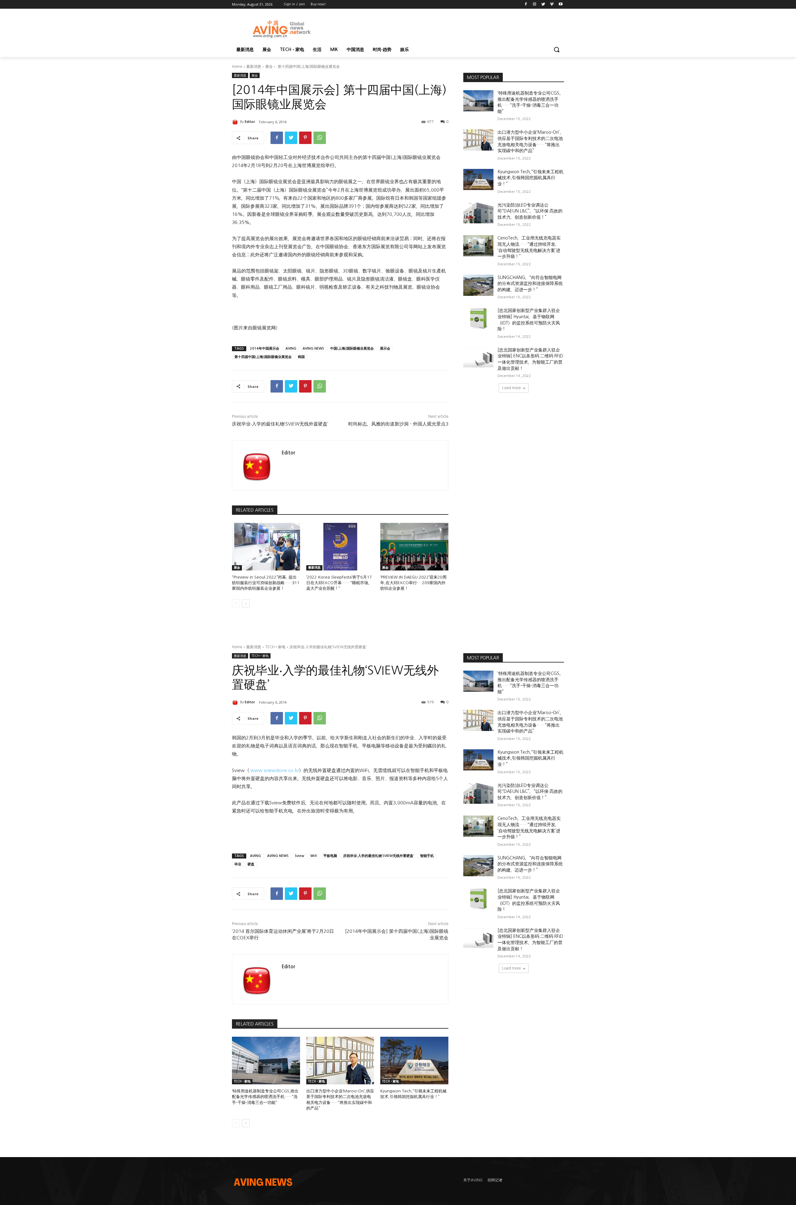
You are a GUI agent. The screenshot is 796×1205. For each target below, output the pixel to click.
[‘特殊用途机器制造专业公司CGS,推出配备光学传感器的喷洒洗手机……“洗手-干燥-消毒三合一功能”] (478, 100)
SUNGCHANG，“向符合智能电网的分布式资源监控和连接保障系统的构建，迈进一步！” (530, 283)
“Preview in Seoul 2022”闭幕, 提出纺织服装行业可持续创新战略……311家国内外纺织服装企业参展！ (265, 582)
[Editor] (236, 122)
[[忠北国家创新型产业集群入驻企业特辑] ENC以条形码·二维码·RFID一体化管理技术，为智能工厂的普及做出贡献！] (478, 357)
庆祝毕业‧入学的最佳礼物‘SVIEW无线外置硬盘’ (280, 423)
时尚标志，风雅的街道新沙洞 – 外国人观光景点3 (398, 423)
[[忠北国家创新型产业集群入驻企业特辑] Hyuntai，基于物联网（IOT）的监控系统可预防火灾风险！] (478, 318)
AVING (290, 348)
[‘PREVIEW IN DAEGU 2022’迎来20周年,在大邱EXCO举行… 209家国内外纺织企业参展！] (414, 546)
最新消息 (253, 66)
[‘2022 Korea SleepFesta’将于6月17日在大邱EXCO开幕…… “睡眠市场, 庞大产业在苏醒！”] (340, 546)
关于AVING (473, 1180)
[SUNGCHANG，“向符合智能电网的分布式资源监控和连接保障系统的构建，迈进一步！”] (478, 285)
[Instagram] (534, 4)
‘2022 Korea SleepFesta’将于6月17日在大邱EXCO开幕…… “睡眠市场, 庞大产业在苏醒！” (339, 582)
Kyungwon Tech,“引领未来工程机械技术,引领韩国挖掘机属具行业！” (530, 178)
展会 (269, 66)
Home (237, 66)
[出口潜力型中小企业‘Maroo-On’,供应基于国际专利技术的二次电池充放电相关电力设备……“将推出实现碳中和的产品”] (478, 140)
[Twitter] (543, 4)
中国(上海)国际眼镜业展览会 (352, 348)
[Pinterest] (305, 138)
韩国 (301, 357)
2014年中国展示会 (264, 348)
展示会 (385, 348)
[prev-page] (236, 603)
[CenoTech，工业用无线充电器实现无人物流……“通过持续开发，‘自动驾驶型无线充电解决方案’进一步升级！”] (478, 245)
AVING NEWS (313, 348)
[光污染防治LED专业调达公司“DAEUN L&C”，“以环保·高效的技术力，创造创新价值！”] (478, 212)
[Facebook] (526, 4)
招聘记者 (495, 1180)
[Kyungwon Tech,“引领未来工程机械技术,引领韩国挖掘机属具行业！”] (478, 179)
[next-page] (246, 603)
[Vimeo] (551, 4)
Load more (511, 388)
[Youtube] (560, 4)
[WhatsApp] (319, 138)
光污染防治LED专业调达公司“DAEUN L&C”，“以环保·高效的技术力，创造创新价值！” (529, 211)
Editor (250, 121)
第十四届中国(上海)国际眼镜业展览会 (263, 357)
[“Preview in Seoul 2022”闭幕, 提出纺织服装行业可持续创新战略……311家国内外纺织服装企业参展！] (266, 546)
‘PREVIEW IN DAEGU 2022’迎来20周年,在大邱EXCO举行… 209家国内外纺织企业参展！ (413, 582)
